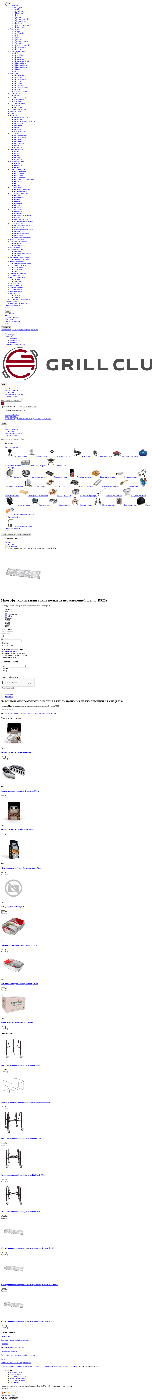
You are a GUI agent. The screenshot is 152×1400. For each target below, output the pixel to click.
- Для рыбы (18, 175)
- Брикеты (18, 165)
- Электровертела (20, 191)
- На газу (17, 49)
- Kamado (17, 57)
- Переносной (19, 27)
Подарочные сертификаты (20, 299)
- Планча (17, 157)
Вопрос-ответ (10, 313)
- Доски (17, 199)
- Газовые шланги (21, 117)
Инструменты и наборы (19, 193)
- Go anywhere (19, 11)
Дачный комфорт (11, 301)
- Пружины (18, 123)
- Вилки (17, 195)
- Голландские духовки (23, 225)
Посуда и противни (17, 223)
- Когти (17, 201)
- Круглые (18, 139)
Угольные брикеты (17, 161)
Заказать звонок (7, 688)
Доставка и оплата (12, 317)
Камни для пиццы (17, 261)
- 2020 (16, 153)
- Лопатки (18, 203)
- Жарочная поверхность (23, 229)
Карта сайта (73, 1366)
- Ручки (17, 127)
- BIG (16, 53)
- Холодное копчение (22, 91)
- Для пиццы (19, 227)
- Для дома (18, 77)
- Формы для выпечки (22, 237)
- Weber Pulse (19, 99)
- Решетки (18, 125)
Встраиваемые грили (18, 109)
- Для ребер (18, 269)
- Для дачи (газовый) (22, 45)
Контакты (9, 319)
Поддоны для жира (17, 275)
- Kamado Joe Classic (21, 61)
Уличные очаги (15, 111)
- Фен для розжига (21, 219)
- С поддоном (19, 143)
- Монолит (18, 69)
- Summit (17, 39)
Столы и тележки (16, 287)
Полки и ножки (16, 289)
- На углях (18, 83)
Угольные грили (16, 7)
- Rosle (16, 15)
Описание (9, 694)
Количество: (5, 634)
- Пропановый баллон (22, 253)
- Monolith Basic (20, 63)
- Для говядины (20, 171)
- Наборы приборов (21, 233)
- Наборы (17, 167)
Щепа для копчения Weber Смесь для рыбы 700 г (21, 868)
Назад (8, 3)
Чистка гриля (15, 247)
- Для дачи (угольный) (22, 25)
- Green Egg (18, 55)
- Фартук (17, 281)
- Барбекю (18, 23)
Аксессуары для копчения (19, 257)
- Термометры (19, 131)
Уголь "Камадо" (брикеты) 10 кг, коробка (17, 1022)
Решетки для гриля (17, 133)
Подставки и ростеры (18, 265)
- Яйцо (16, 71)
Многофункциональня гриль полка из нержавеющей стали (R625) (27, 1248)
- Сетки (17, 145)
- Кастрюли (18, 231)
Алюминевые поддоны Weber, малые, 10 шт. (19, 945)
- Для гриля (18, 267)
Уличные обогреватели (18, 303)
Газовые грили (15, 29)
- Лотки (17, 217)
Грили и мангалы (11, 5)
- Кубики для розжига (22, 215)
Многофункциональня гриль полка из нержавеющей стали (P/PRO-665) (29, 1285)
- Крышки (18, 119)
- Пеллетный (19, 85)
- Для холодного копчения (24, 179)
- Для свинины (19, 177)
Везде (7, 388)
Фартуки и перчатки (17, 277)
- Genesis (17, 31)
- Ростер (17, 271)
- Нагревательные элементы (24, 121)
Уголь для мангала (17, 239)
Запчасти (13, 115)
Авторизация (15, 340)
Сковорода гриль (16, 149)
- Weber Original (20, 21)
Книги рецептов (16, 291)
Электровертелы (16, 187)
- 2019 (16, 151)
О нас (7, 315)
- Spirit (16, 37)
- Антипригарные (21, 135)
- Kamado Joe (19, 59)
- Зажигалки (18, 213)
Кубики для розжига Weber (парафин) (16, 752)
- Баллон (17, 251)
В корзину (5, 643)
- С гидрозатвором (21, 87)
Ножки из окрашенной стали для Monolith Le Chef (21, 1138)
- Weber (17, 105)
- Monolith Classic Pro (22, 67)
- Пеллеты (18, 181)
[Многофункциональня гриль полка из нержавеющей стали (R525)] (23, 595)
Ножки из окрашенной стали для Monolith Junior (20, 1065)
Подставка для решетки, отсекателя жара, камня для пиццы (25, 1102)
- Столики (18, 129)
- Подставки (18, 141)
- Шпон (17, 183)
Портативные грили (17, 103)
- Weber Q (18, 43)
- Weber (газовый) (21, 41)
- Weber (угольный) (21, 19)
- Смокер (17, 89)
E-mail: (3, 671)
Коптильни (14, 73)
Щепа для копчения (17, 169)
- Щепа (17, 185)
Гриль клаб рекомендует (14, 394)
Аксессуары (9, 113)
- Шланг (17, 255)
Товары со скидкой (12, 305)
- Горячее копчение (21, 75)
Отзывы (9, 697)
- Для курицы (19, 173)
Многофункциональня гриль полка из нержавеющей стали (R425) (27, 1321)
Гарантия (23, 1366)
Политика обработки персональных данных (44, 1366)
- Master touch (19, 13)
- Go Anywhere (19, 33)
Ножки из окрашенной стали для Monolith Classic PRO (23, 1175)
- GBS (16, 9)
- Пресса (17, 207)
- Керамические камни (22, 263)
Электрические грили (18, 97)
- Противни (18, 235)
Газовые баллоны (16, 249)
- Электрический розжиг (23, 221)
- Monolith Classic (20, 65)
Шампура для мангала (18, 241)
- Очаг (16, 95)
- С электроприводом (22, 189)
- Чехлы (17, 297)
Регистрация (14, 342)
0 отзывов (8, 611)
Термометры (14, 283)
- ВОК (16, 155)
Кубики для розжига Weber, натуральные (17, 829)
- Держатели (19, 197)
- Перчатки (18, 279)
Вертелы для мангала (18, 273)
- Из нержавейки (20, 47)
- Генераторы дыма (21, 259)
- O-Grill (17, 35)
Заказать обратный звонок (15, 344)
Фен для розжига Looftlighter (12, 907)
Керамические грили (18, 51)
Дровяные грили (16, 93)
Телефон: (5, 668)
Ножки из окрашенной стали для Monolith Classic (20, 1212)
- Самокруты (19, 245)
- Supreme (17, 17)
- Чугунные (18, 147)
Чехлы (12, 293)
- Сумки (17, 295)
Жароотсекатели (16, 285)
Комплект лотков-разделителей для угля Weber (20, 791)
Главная (8, 542)
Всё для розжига (16, 209)
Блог (7, 307)
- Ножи (17, 205)
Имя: (3, 666)
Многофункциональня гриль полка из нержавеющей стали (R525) (30, 714)
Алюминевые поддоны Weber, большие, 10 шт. (19, 984)
